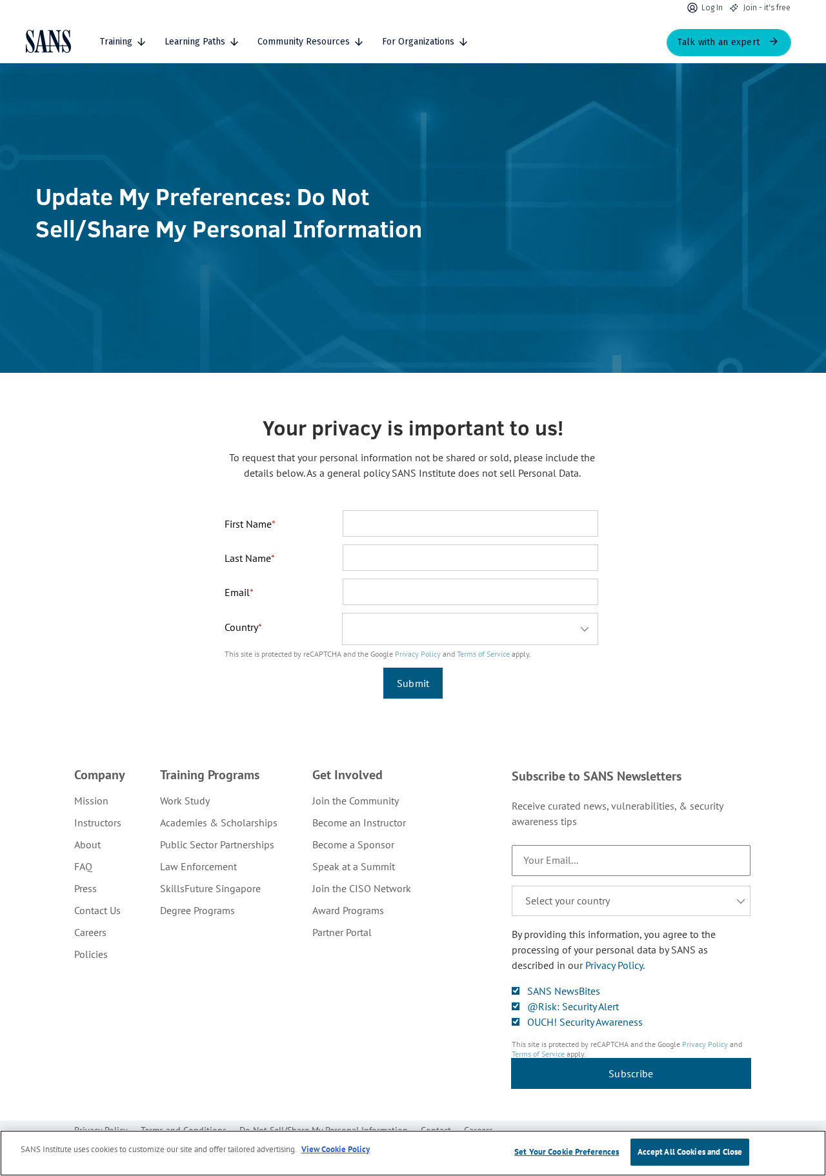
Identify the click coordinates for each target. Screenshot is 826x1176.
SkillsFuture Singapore (210, 888)
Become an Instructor (359, 822)
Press (85, 888)
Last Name (248, 558)
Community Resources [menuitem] (303, 41)
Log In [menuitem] (712, 7)
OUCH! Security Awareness (585, 1021)
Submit (413, 683)
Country (241, 627)
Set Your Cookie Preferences (567, 1151)
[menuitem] (99, 800)
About (87, 844)
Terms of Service (483, 654)
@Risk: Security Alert (573, 1006)
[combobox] (470, 629)
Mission (91, 800)
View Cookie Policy (335, 1149)
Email (237, 592)
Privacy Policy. (615, 965)
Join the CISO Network (361, 888)
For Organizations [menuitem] (418, 41)
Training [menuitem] (116, 41)
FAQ (83, 866)
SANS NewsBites (563, 990)
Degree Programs (197, 910)
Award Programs (348, 910)
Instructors (97, 822)
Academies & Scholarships (218, 822)
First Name (248, 523)
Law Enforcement (198, 866)
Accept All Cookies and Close (690, 1151)
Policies (91, 954)
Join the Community (355, 800)
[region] (413, 1153)
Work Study (185, 800)
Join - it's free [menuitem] (767, 7)
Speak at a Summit (353, 866)
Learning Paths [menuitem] (195, 41)
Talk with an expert (719, 42)
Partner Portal (342, 932)
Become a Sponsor (353, 844)
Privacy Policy (418, 654)
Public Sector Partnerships (217, 844)
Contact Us (97, 910)
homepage (48, 41)
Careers (90, 932)
